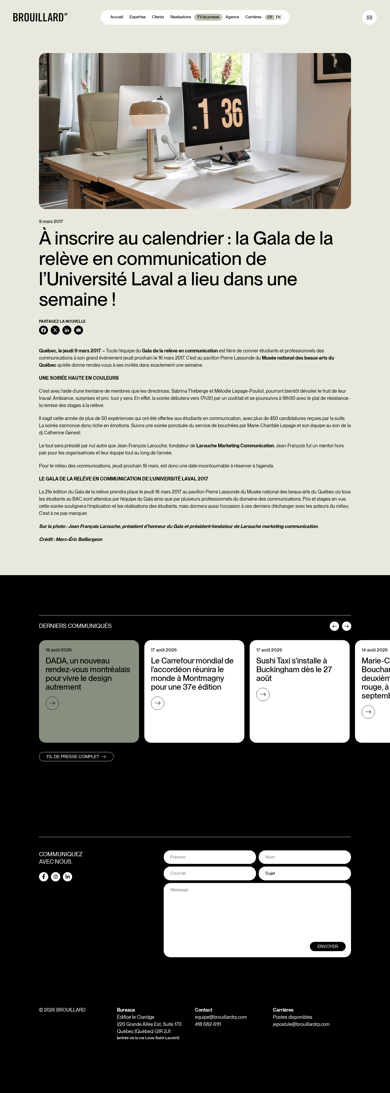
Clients (158, 17)
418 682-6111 (208, 1024)
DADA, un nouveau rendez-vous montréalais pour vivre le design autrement (88, 674)
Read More (52, 703)
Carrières (253, 17)
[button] (334, 628)
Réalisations (180, 17)
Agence (232, 17)
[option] (89, 691)
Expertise (137, 17)
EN (278, 17)
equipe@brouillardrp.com (221, 1017)
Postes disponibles (292, 1017)
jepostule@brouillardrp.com (301, 1024)
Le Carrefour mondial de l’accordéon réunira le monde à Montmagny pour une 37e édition (192, 674)
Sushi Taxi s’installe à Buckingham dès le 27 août (294, 669)
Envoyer (328, 946)
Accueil (116, 17)
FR (270, 17)
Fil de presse (208, 17)
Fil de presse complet (73, 756)
